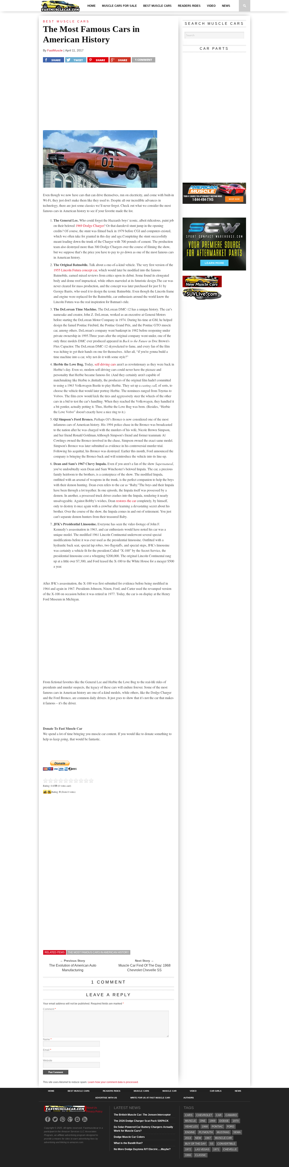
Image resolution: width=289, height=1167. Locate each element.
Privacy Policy (94, 1111)
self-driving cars (105, 364)
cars (188, 1115)
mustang (223, 1132)
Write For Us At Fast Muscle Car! (150, 1098)
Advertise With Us (106, 1098)
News (226, 5)
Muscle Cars (141, 1091)
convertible (226, 1143)
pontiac (217, 1126)
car (219, 1115)
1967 (208, 1138)
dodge (224, 1120)
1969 (212, 1120)
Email (47, 1049)
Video (211, 5)
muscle (190, 1120)
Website (47, 1060)
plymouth (206, 1132)
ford (230, 1126)
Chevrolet (204, 1115)
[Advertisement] (108, 97)
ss (211, 1143)
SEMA (237, 1132)
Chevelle (230, 1149)
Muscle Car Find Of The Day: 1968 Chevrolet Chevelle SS (144, 968)
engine (190, 1132)
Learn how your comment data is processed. (113, 1082)
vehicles (191, 1126)
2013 (188, 1138)
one (202, 1120)
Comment (49, 1009)
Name (47, 1039)
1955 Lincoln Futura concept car (75, 270)
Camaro (231, 1115)
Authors (188, 1098)
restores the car (126, 500)
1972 (188, 1149)
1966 (188, 1155)
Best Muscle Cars (157, 5)
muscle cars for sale (119, 5)
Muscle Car (169, 1091)
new (198, 1138)
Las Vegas (202, 1149)
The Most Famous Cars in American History (98, 952)
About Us (91, 1107)
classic (200, 1155)
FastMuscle (55, 50)
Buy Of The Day (195, 1143)
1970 (236, 1120)
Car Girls (216, 1091)
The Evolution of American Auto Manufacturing (72, 968)
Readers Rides (189, 5)
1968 (205, 1126)
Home (91, 5)
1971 (216, 1149)
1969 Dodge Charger (90, 225)
